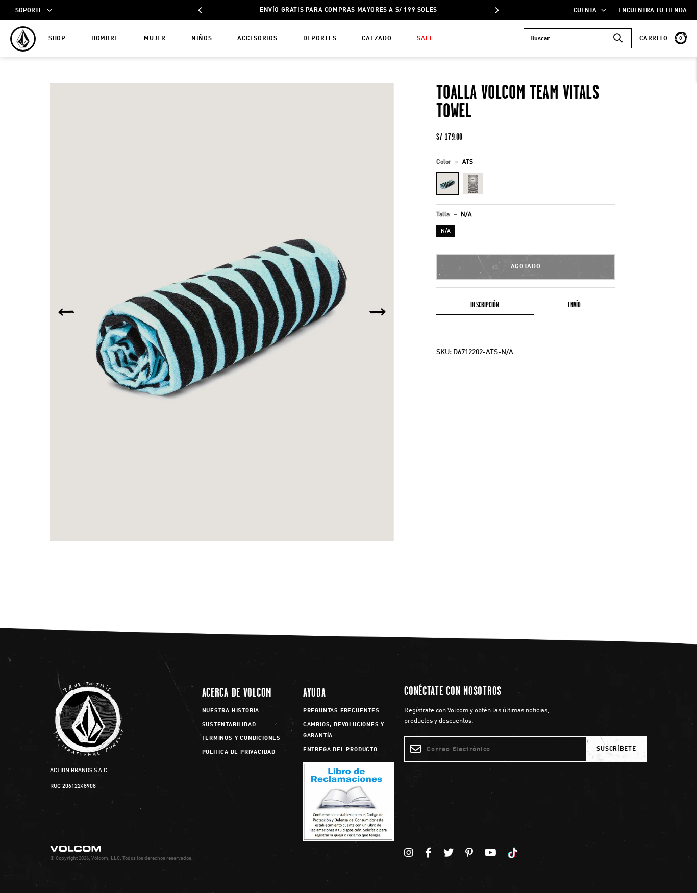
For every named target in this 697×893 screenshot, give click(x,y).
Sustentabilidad (229, 725)
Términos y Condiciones (241, 738)
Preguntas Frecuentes (341, 711)
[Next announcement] (496, 10)
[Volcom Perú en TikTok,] (514, 854)
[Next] (377, 312)
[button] (447, 183)
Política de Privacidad (239, 752)
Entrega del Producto (340, 750)
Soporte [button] (31, 11)
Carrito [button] (660, 39)
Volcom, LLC (105, 858)
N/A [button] (446, 231)
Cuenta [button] (587, 11)
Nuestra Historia (231, 711)
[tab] (485, 306)
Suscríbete (616, 749)
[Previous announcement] (200, 10)
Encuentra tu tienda (652, 11)
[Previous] (66, 312)
